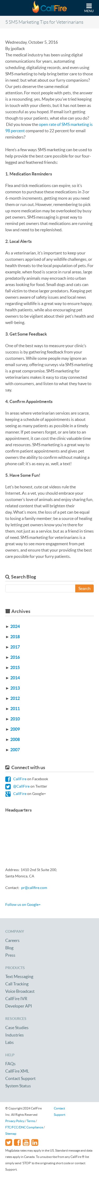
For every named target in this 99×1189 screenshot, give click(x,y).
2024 (15, 626)
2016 (15, 657)
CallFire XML (17, 1071)
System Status (18, 1085)
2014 (15, 677)
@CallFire (21, 786)
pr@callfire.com (34, 888)
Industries (14, 1035)
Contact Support (20, 1078)
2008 (15, 739)
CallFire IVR (16, 998)
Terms (31, 1121)
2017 (15, 647)
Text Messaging (19, 976)
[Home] (49, 8)
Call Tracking (17, 983)
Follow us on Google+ (23, 904)
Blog (9, 947)
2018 (15, 636)
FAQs (10, 1063)
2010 (15, 718)
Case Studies (17, 1027)
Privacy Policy (15, 1121)
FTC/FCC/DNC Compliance (24, 1127)
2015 (15, 667)
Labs (9, 1042)
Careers (12, 940)
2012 (15, 698)
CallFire (19, 779)
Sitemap (10, 1133)
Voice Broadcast (20, 991)
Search (84, 588)
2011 (15, 708)
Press (10, 955)
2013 (15, 688)
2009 (15, 729)
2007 (15, 749)
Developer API (18, 1006)
